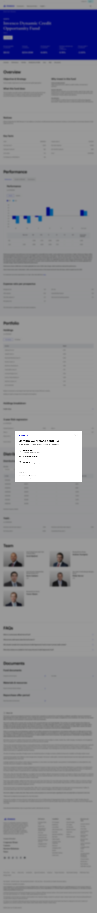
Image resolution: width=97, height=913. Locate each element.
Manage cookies (22, 472)
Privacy (27, 475)
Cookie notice (33, 475)
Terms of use (22, 475)
